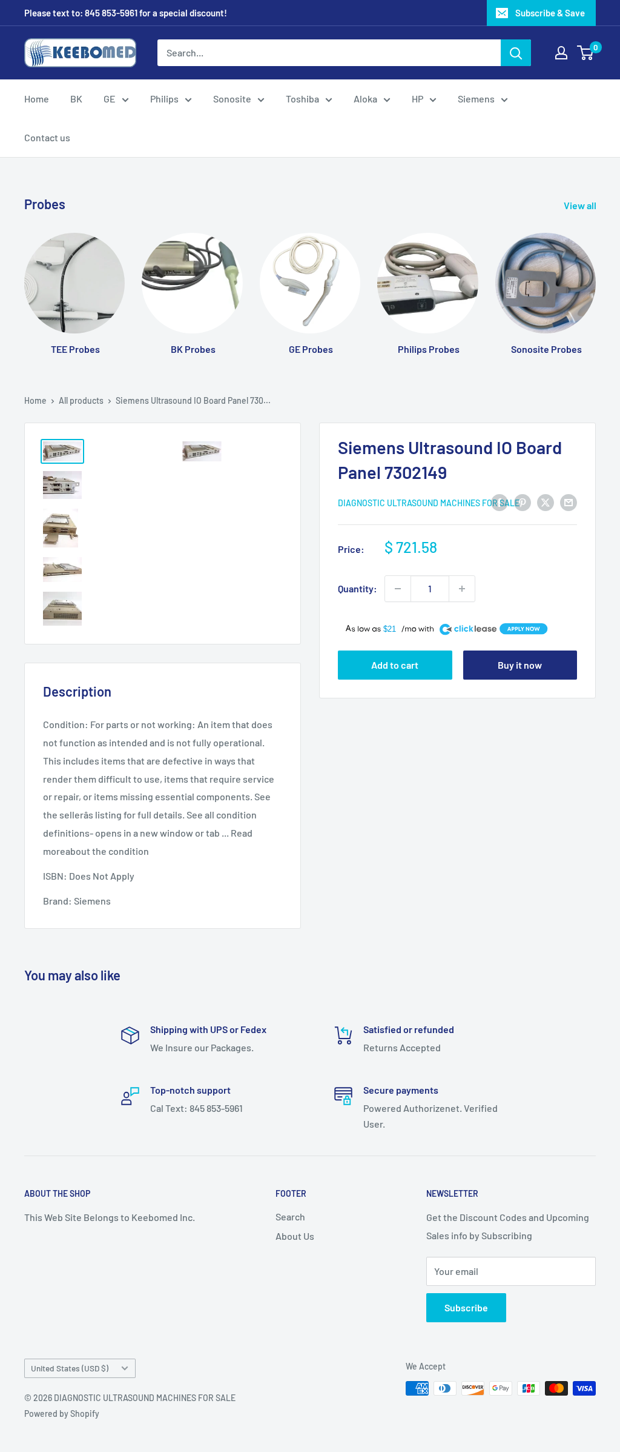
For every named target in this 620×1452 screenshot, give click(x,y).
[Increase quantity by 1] (462, 588)
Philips (164, 98)
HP (417, 98)
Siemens (476, 98)
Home (36, 98)
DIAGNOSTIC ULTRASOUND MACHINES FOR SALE (428, 503)
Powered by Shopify (61, 1413)
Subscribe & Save (550, 12)
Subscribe (466, 1307)
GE (110, 98)
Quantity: (357, 588)
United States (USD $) (69, 1368)
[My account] (561, 52)
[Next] (595, 282)
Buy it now (520, 665)
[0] (585, 52)
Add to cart (394, 665)
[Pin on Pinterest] (522, 501)
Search (290, 1216)
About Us (294, 1236)
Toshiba (302, 98)
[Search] (516, 52)
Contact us (47, 137)
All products (81, 400)
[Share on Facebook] (499, 501)
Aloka (365, 98)
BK (76, 98)
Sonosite (232, 98)
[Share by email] (568, 501)
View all (581, 205)
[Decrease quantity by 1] (398, 588)
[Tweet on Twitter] (545, 501)
